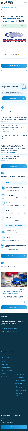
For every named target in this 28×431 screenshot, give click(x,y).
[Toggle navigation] (25, 2)
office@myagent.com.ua (9, 325)
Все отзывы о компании (14, 72)
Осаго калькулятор (20, 377)
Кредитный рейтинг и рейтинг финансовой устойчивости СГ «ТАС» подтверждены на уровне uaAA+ (12, 127)
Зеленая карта (18, 383)
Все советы (13, 307)
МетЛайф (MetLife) (11, 230)
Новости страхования (6, 370)
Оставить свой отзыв (14, 65)
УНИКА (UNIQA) (10, 195)
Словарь (3, 379)
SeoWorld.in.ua (14, 331)
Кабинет (15, 427)
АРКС (7, 210)
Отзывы (3, 361)
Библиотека (4, 376)
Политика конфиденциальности (9, 328)
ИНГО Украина (10, 218)
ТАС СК (8, 237)
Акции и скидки (5, 364)
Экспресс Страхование (12, 141)
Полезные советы (5, 367)
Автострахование (19, 374)
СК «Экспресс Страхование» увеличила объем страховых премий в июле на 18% (14, 137)
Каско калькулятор (20, 380)
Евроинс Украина (11, 152)
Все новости (13, 166)
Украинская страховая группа (14, 187)
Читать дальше (6, 301)
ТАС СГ (8, 121)
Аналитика (4, 373)
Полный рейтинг (13, 255)
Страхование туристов (21, 390)
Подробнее (13, 98)
